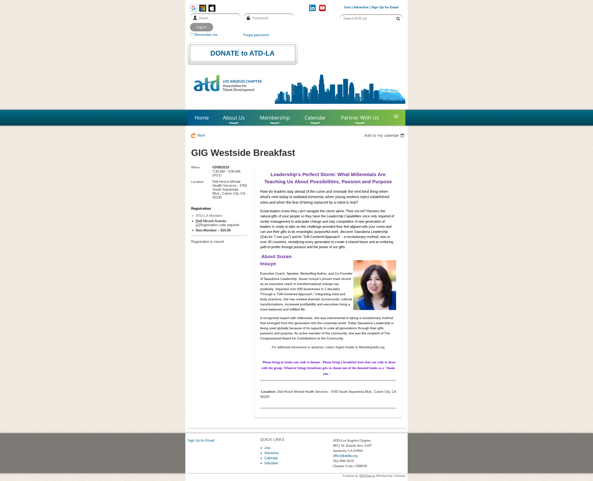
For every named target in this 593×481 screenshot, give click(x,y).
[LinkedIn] (312, 8)
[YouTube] (322, 8)
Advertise (361, 7)
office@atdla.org (345, 456)
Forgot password (256, 35)
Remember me (206, 35)
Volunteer (271, 463)
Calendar (271, 458)
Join (347, 7)
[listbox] (384, 135)
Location (197, 182)
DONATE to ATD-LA (242, 53)
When (195, 167)
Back (201, 135)
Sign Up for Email (201, 440)
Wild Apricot (367, 476)
